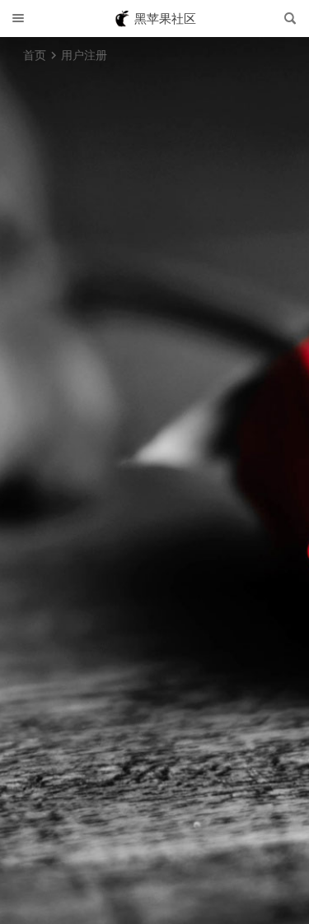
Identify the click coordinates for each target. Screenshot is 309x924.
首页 (34, 55)
